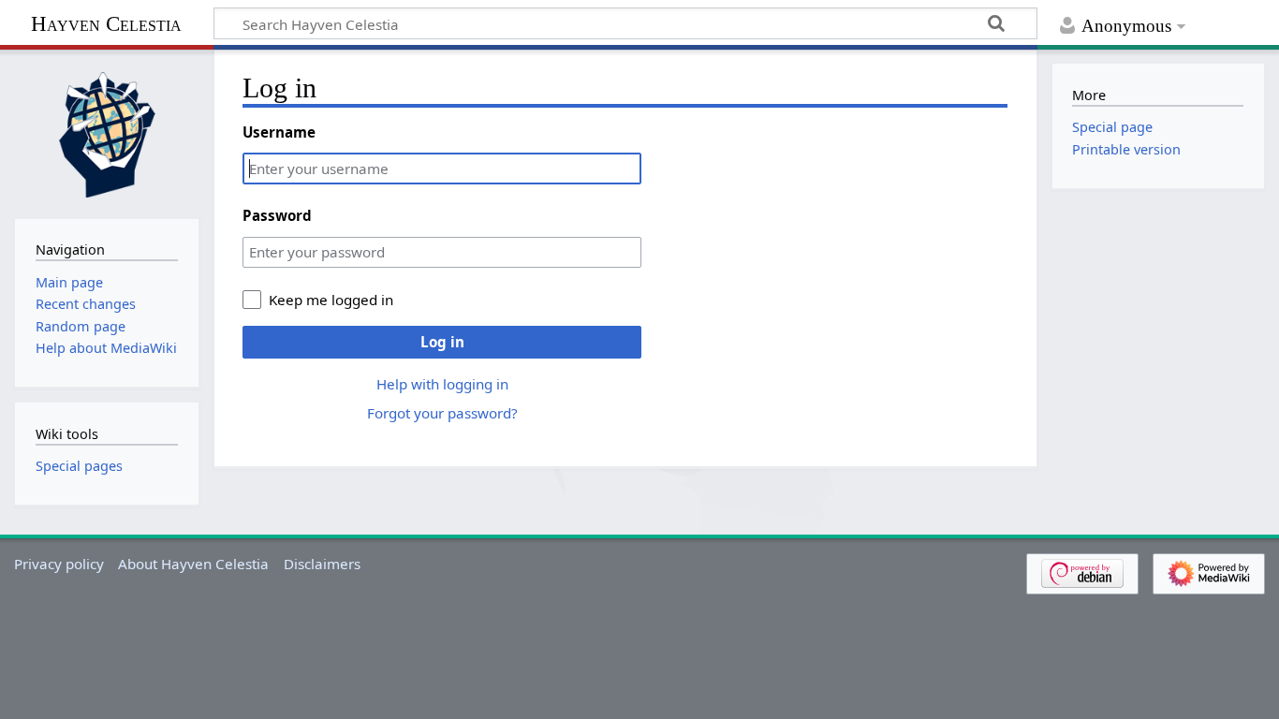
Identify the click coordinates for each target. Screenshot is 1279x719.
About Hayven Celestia (193, 563)
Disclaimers (322, 563)
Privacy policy (59, 563)
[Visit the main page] (106, 132)
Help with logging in (442, 383)
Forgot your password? (442, 413)
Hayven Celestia (106, 24)
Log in (442, 341)
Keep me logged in (331, 299)
